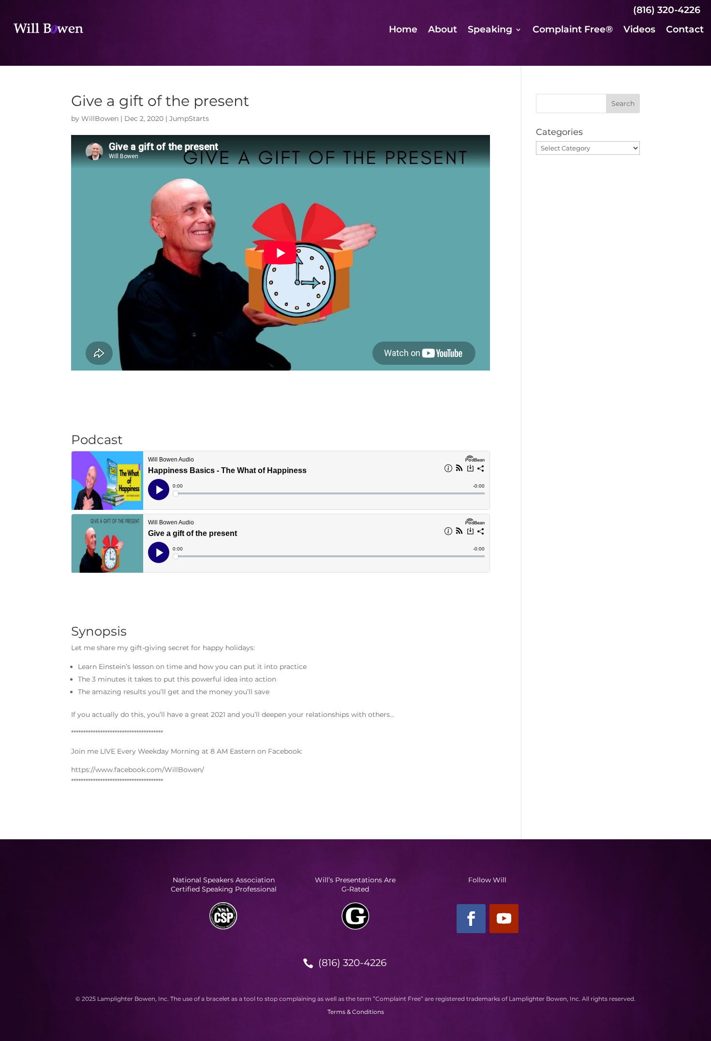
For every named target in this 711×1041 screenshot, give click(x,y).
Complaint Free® (573, 30)
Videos (639, 30)
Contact (685, 30)
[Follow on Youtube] (503, 918)
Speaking (490, 30)
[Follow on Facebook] (471, 918)
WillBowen (99, 118)
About (442, 30)
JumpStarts (189, 118)
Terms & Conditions (355, 1011)
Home (403, 30)
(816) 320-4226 (352, 962)
